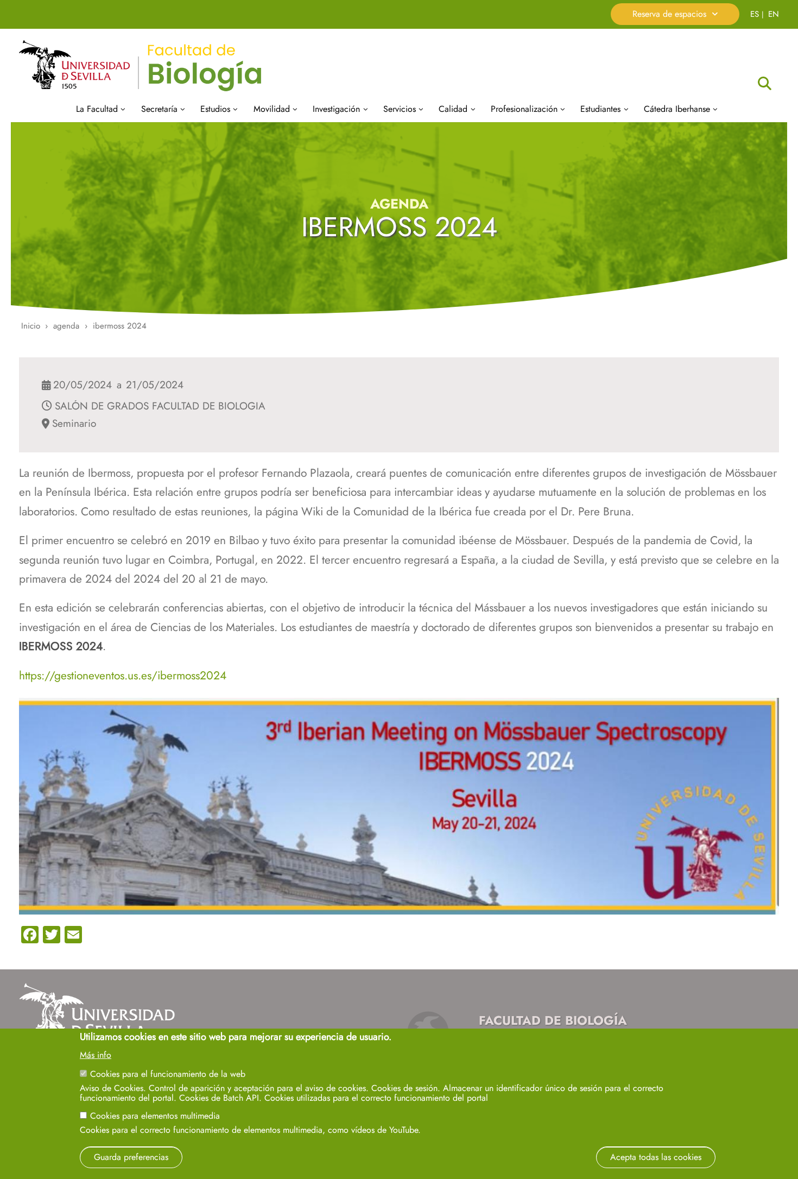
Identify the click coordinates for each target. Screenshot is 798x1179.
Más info (95, 1055)
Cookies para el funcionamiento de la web (167, 1074)
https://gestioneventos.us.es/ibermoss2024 (122, 675)
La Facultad (97, 109)
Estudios (215, 109)
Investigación (336, 109)
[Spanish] (754, 14)
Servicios (399, 109)
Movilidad (272, 109)
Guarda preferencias (131, 1156)
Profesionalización (524, 109)
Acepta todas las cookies (655, 1156)
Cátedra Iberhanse (677, 109)
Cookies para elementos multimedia (155, 1115)
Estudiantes (600, 109)
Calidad (453, 109)
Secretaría (159, 109)
